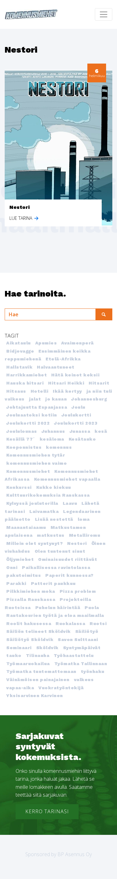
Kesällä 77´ (20, 439)
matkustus (51, 535)
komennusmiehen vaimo (36, 463)
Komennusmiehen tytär (35, 455)
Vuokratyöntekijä (61, 687)
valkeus (84, 679)
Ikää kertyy (67, 391)
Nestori (77, 543)
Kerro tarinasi (47, 811)
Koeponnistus (23, 447)
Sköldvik (47, 647)
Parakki (16, 583)
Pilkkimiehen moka (30, 591)
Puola (92, 607)
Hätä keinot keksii (75, 374)
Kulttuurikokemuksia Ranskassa (48, 495)
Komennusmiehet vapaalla (67, 479)
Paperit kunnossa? (69, 575)
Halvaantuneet (56, 367)
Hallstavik (19, 367)
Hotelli (40, 391)
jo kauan (56, 398)
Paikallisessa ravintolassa (56, 567)
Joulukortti (76, 414)
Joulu (78, 407)
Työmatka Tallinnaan (80, 663)
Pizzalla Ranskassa (30, 599)
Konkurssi (19, 487)
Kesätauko (82, 439)
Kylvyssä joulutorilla (32, 503)
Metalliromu (84, 535)
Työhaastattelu (74, 655)
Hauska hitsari (25, 382)
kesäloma (52, 439)
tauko (14, 655)
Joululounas (21, 431)
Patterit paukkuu (53, 583)
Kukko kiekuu (53, 487)
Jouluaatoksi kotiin (31, 414)
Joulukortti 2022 (28, 423)
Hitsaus (16, 391)
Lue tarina (21, 218)
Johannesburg (89, 398)
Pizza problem (78, 591)
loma (84, 519)
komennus (59, 447)
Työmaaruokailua (28, 663)
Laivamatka (44, 511)
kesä (101, 431)
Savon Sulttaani (78, 639)
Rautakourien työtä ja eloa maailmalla (55, 615)
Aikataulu (18, 342)
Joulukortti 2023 (75, 423)
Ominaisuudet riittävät (67, 559)
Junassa (80, 431)
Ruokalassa (70, 623)
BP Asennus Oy (74, 854)
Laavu (70, 503)
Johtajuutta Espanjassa (36, 407)
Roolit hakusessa (28, 623)
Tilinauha (38, 655)
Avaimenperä (77, 342)
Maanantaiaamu (26, 527)
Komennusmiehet (28, 471)
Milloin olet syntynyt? (34, 543)
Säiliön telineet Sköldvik (38, 631)
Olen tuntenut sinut (60, 551)
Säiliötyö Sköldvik (29, 639)
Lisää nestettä (54, 519)
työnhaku (93, 671)
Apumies (46, 342)
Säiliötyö (87, 631)
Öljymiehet (20, 559)
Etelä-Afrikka (63, 358)
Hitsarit (99, 382)
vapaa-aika (20, 687)
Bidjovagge (20, 351)
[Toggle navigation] (103, 14)
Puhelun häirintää (57, 607)
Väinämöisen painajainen (38, 679)
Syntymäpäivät (82, 647)
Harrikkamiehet (26, 374)
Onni (11, 567)
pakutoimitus (23, 575)
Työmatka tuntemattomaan (41, 671)
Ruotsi (98, 623)
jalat (35, 398)
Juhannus (53, 431)
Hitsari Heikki (66, 382)
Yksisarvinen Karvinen (34, 695)
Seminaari (19, 647)
